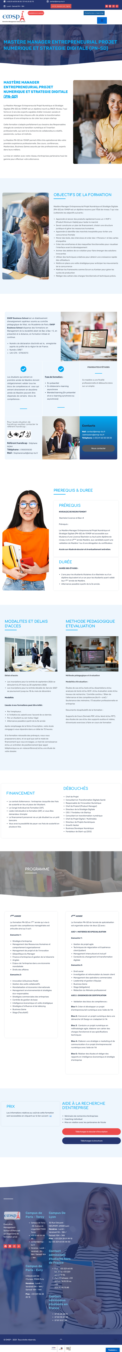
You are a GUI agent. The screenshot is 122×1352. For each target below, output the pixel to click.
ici (51, 1116)
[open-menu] (102, 20)
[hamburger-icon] (115, 1339)
